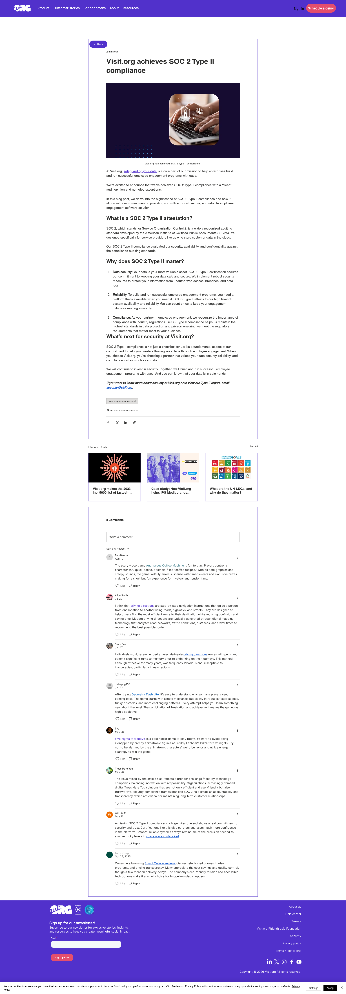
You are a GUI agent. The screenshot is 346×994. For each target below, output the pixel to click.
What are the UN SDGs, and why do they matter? (231, 490)
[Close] (342, 988)
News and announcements (122, 410)
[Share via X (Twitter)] (117, 422)
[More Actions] (237, 557)
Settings (313, 988)
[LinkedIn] (269, 962)
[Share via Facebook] (108, 422)
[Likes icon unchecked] (117, 585)
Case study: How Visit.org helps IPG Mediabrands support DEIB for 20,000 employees (171, 490)
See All (254, 446)
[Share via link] (134, 422)
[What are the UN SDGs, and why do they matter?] (231, 467)
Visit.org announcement (122, 401)
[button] (131, 8)
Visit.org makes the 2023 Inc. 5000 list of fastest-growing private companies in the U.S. (114, 490)
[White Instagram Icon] (284, 962)
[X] (277, 962)
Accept (330, 988)
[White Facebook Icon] (292, 962)
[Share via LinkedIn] (125, 422)
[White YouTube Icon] (299, 962)
